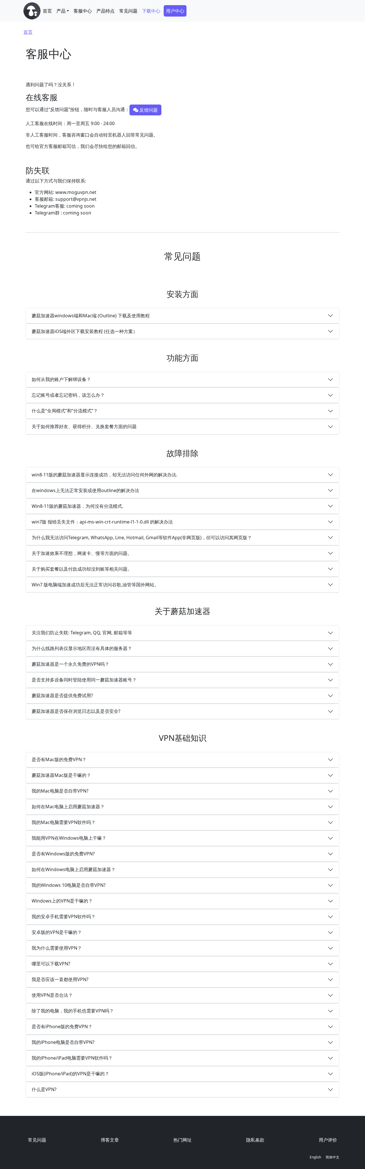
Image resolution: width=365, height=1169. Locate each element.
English (315, 1157)
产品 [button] (61, 11)
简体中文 (332, 1157)
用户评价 (328, 1140)
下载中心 (151, 11)
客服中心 (83, 11)
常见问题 (128, 11)
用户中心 (175, 11)
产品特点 (105, 11)
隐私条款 (255, 1140)
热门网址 (182, 1140)
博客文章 (110, 1140)
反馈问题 (148, 110)
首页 (47, 11)
